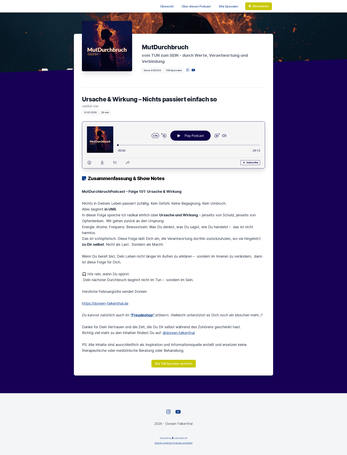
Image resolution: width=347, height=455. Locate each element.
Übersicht (167, 6)
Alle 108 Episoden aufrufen (173, 363)
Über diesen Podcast (196, 6)
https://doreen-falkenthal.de (105, 303)
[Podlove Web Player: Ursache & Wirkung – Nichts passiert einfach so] (173, 145)
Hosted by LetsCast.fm (173, 438)
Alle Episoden (228, 6)
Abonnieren (260, 6)
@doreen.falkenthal (179, 333)
